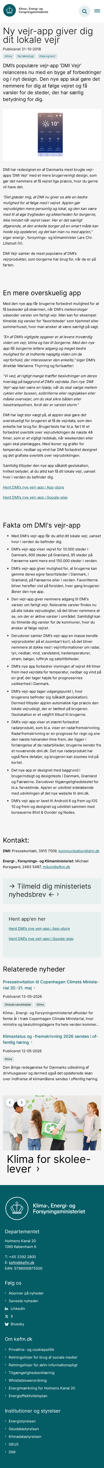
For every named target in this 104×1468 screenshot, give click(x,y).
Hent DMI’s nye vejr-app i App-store (33, 487)
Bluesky (17, 1324)
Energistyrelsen (22, 1421)
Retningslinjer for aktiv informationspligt (43, 1365)
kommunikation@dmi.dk (79, 851)
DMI (12, 1452)
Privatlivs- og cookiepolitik (31, 1349)
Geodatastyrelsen (24, 1429)
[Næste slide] (21, 1102)
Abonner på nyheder (26, 1293)
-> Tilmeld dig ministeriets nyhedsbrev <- (50, 890)
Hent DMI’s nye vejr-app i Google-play (35, 497)
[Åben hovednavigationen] (99, 11)
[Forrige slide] (10, 1102)
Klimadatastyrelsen (25, 1436)
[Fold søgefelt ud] (84, 11)
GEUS (14, 1444)
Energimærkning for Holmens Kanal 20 (42, 1388)
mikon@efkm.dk (56, 867)
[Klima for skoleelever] (52, 1136)
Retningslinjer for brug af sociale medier (43, 1357)
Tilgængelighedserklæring (31, 1372)
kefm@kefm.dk (21, 1262)
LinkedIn (18, 1308)
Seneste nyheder (23, 1301)
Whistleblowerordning (28, 1380)
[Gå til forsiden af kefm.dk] (28, 11)
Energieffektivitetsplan (28, 1396)
